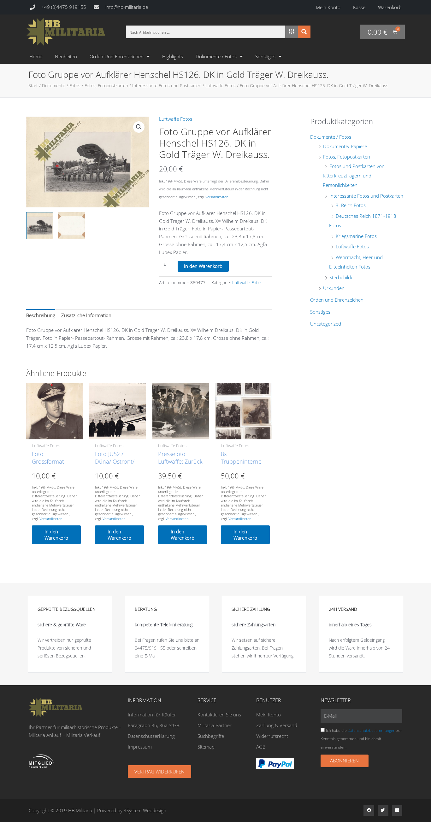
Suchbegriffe (211, 736)
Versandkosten (216, 196)
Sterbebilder (342, 277)
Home (35, 56)
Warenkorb (390, 7)
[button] (139, 127)
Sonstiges (265, 56)
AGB (260, 747)
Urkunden (334, 288)
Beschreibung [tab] (40, 315)
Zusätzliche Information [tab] (86, 315)
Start (33, 86)
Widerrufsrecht (272, 736)
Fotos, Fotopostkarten (106, 86)
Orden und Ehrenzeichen (117, 56)
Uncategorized (325, 324)
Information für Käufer (152, 714)
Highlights (172, 56)
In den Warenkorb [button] (56, 534)
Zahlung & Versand (276, 725)
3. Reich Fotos (351, 205)
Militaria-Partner (215, 725)
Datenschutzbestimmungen (371, 730)
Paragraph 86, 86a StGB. (154, 725)
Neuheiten (66, 56)
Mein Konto (328, 7)
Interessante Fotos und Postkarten (166, 86)
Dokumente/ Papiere (345, 146)
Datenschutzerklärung (151, 736)
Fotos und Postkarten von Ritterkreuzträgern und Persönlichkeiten (354, 175)
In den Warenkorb (203, 266)
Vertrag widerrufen (159, 771)
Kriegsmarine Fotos (356, 236)
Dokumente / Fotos (216, 56)
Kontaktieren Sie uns (219, 714)
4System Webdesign (145, 810)
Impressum (140, 747)
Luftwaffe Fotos (220, 86)
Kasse (359, 7)
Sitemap (206, 747)
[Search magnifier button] (304, 32)
